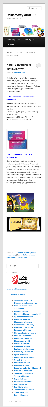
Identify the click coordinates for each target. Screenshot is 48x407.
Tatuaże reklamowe (21, 376)
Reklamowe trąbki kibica (24, 357)
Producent (10, 45)
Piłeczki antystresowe (22, 381)
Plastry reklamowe (21, 365)
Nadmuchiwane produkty (24, 324)
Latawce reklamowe (22, 362)
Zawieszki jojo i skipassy (24, 349)
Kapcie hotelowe (20, 379)
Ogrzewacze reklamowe (23, 316)
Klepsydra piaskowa (22, 319)
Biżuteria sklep (18, 294)
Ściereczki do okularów (23, 373)
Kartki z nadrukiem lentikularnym (19, 67)
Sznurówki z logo (21, 392)
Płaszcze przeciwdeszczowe (25, 303)
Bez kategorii (18, 252)
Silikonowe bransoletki (23, 300)
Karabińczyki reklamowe (24, 351)
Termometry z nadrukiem (24, 389)
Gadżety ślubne (20, 360)
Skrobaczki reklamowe (23, 322)
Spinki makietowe (21, 354)
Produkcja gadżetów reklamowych (27, 368)
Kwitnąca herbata (21, 311)
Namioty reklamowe (22, 346)
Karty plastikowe (20, 384)
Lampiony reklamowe (22, 330)
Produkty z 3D (30, 39)
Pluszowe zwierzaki (22, 341)
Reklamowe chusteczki (23, 338)
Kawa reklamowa (21, 395)
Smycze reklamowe (22, 343)
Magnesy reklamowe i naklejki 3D (27, 314)
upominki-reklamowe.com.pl (17, 289)
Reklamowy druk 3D (21, 15)
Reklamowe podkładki (23, 370)
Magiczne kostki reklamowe (25, 333)
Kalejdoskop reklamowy (23, 327)
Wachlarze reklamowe (22, 335)
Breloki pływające (21, 387)
